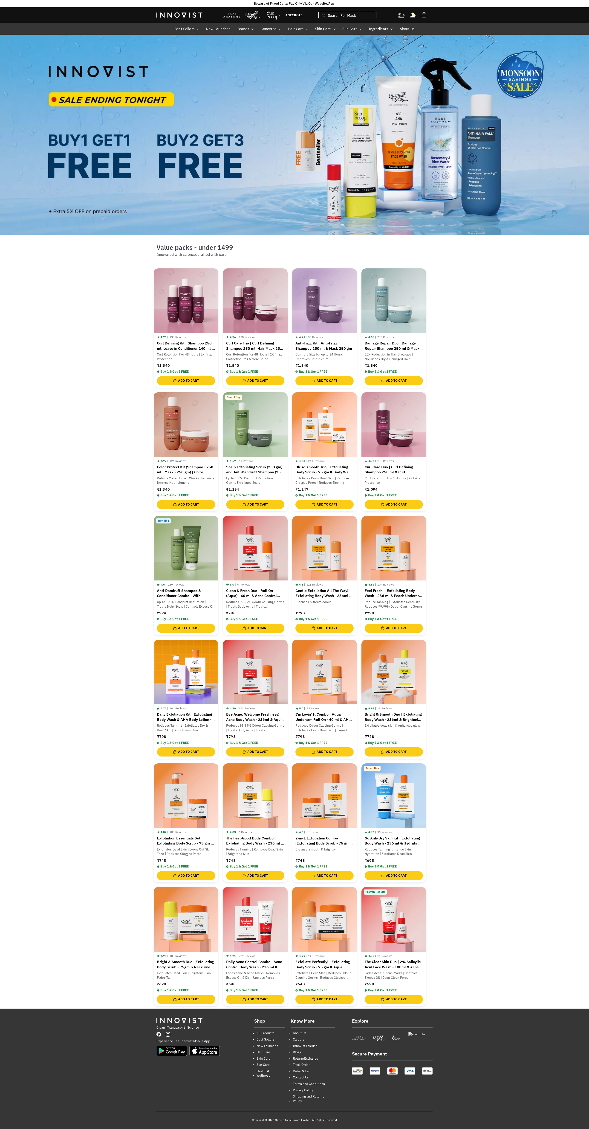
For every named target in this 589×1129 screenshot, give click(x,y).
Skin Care (323, 28)
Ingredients (379, 28)
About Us (299, 1033)
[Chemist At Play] (379, 1038)
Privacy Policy (303, 1090)
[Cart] (424, 15)
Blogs (297, 1052)
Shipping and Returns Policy (308, 1098)
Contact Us (301, 1077)
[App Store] (204, 1051)
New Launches (218, 28)
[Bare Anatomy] (359, 1038)
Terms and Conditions (309, 1084)
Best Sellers (185, 28)
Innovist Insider (305, 1046)
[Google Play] (172, 1051)
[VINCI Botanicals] (420, 1038)
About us (407, 28)
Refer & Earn (302, 1071)
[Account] (413, 15)
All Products (265, 1033)
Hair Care (296, 28)
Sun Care (350, 28)
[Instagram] (168, 1034)
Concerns (269, 28)
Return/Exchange (305, 1058)
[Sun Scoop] (396, 1038)
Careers (298, 1039)
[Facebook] (158, 1034)
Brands (243, 28)
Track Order (301, 1065)
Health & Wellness (263, 1073)
